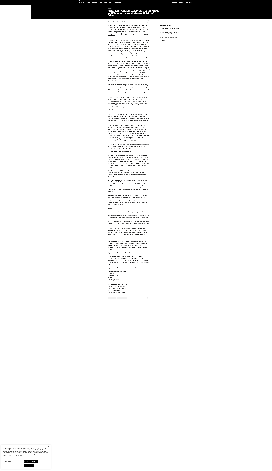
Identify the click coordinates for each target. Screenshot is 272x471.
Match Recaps (122, 298)
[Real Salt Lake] (81, 2)
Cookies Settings (7, 461)
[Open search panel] (168, 3)
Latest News (112, 298)
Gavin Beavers (140, 65)
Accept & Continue (28, 465)
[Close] (48, 446)
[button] (124, 2)
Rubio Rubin (111, 35)
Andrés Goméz (126, 76)
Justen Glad (135, 48)
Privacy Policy (19, 455)
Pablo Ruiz (130, 99)
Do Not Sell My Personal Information (11, 458)
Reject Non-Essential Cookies (31, 461)
